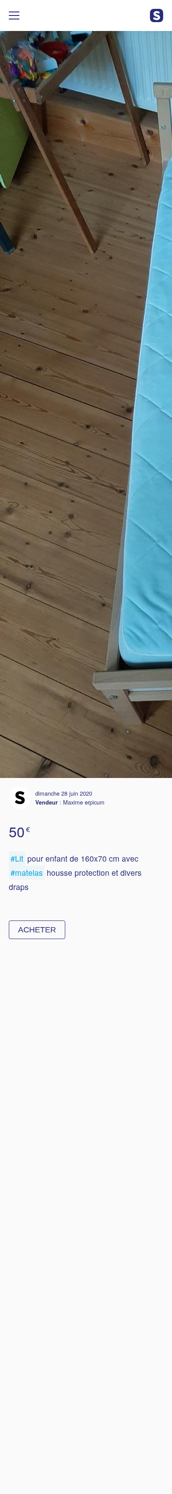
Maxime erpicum (84, 802)
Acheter (37, 929)
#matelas (27, 872)
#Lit (17, 858)
